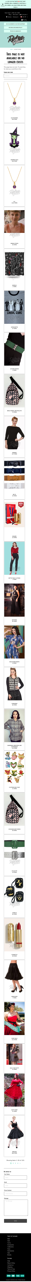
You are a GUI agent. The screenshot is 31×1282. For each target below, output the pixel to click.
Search (16, 17)
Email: (5, 1182)
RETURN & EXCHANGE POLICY (15, 27)
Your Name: (7, 1174)
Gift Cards (15, 14)
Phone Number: (8, 1190)
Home (11, 49)
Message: (6, 1198)
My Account (24, 14)
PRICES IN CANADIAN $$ (15, 31)
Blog (10, 14)
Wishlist (9, 17)
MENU (2, 6)
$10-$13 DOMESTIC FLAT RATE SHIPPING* (15, 24)
